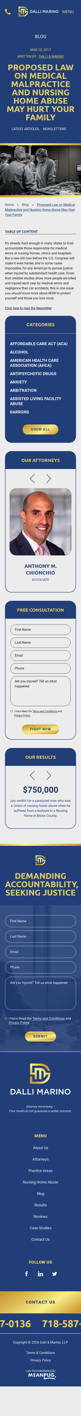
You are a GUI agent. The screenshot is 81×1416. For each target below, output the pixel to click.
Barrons (19, 411)
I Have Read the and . (38, 713)
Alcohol (19, 352)
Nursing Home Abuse (40, 1182)
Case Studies (41, 1228)
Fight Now (40, 729)
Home (9, 205)
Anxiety (18, 382)
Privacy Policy (22, 715)
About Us (40, 1148)
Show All (40, 429)
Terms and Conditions (44, 711)
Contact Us (40, 1239)
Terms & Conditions (40, 1353)
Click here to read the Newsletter (28, 308)
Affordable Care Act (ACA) (39, 343)
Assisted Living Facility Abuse (35, 401)
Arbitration (23, 390)
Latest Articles (25, 129)
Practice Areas (40, 1170)
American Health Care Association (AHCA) (34, 363)
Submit (40, 1036)
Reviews (41, 1216)
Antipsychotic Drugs (33, 373)
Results (40, 1205)
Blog (25, 205)
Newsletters (54, 129)
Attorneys (40, 1159)
